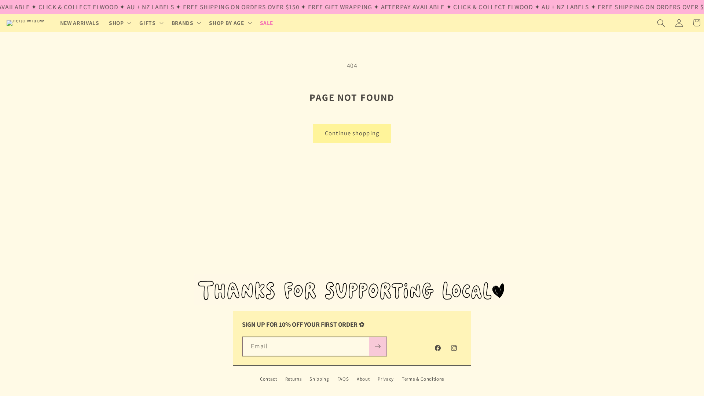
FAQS (343, 379)
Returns (293, 379)
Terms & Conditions (423, 379)
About (363, 379)
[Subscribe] (377, 346)
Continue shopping (352, 133)
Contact (268, 379)
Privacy (386, 379)
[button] (119, 23)
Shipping (319, 379)
